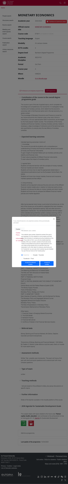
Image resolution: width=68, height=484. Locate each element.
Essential (26, 255)
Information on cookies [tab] (19, 239)
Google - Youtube (38, 255)
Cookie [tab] (18, 229)
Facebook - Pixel (28, 258)
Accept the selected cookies (30, 263)
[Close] (54, 219)
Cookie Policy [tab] (18, 234)
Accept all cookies (47, 263)
